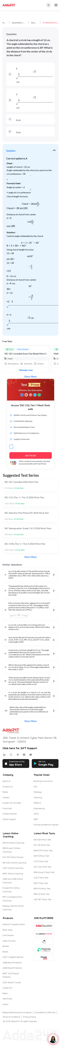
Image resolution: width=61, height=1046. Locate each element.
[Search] (48, 5)
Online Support (9, 819)
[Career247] (44, 958)
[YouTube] (31, 755)
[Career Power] (44, 934)
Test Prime (7, 999)
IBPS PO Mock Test (42, 888)
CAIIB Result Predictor (12, 968)
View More (30, 376)
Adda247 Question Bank (14, 924)
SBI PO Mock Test (41, 856)
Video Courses (9, 941)
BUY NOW (30, 455)
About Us (7, 781)
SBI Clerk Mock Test (42, 839)
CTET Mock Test (41, 861)
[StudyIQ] (44, 942)
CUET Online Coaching (13, 868)
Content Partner (10, 814)
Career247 (7, 988)
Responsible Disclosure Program (17, 1012)
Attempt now (26, 370)
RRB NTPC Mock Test (43, 850)
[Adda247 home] (9, 5)
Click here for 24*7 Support (20, 748)
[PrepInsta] (44, 950)
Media (5, 792)
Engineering (39, 808)
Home (5, 23)
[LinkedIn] (4, 755)
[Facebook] (24, 755)
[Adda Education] (44, 926)
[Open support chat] (53, 1039)
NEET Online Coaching (13, 873)
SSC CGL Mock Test (42, 867)
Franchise (7, 808)
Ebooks (6, 946)
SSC (36, 786)
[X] (11, 755)
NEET (36, 819)
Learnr (5, 1004)
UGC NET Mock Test (42, 899)
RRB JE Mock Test (41, 894)
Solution (10, 151)
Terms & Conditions (11, 1017)
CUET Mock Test (41, 878)
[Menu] (55, 5)
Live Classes (8, 935)
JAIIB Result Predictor (12, 962)
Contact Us (8, 786)
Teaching (38, 797)
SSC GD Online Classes (13, 857)
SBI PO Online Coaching (13, 843)
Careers (6, 797)
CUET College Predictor (13, 957)
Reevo (5, 993)
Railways (38, 792)
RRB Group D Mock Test (44, 872)
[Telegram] (17, 755)
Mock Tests (8, 930)
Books (5, 952)
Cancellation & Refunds (45, 1012)
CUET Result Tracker (12, 982)
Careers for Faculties (12, 803)
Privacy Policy (29, 1017)
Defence (37, 803)
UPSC (36, 814)
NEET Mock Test (41, 883)
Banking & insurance (43, 781)
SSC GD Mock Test (42, 845)
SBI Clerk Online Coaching (14, 863)
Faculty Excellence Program (46, 824)
